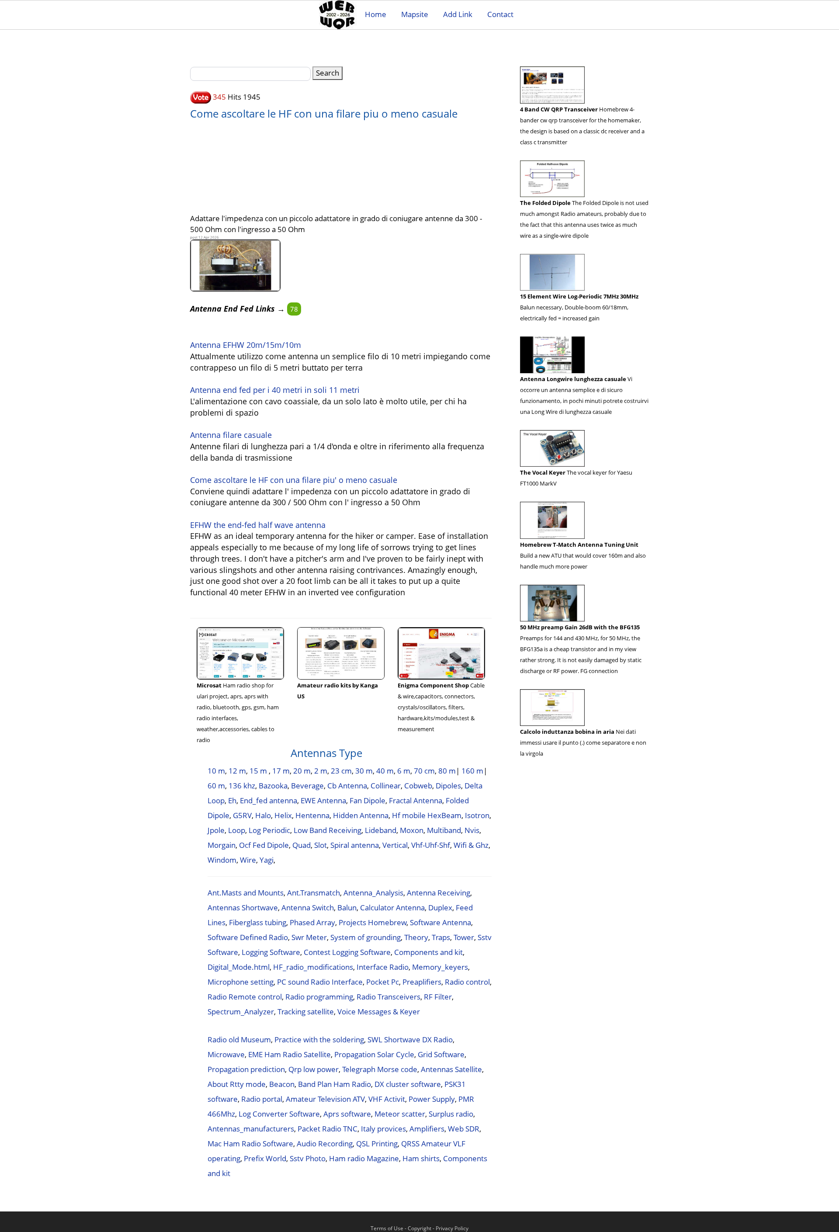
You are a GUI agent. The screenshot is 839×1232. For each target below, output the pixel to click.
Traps (441, 937)
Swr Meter (309, 937)
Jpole (216, 830)
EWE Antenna (323, 800)
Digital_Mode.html (239, 967)
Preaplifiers (421, 982)
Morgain (222, 845)
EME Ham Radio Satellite (289, 1054)
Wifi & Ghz (471, 845)
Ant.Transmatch (313, 893)
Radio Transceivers (388, 997)
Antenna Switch (307, 907)
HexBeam (444, 815)
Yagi (267, 860)
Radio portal (261, 1099)
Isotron (477, 815)
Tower (464, 937)
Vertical (395, 845)
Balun (347, 907)
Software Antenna (440, 922)
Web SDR (463, 1129)
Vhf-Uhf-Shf (430, 845)
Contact (500, 14)
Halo (263, 815)
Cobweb (418, 786)
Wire (248, 860)
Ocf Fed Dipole (264, 845)
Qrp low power (313, 1069)
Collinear (386, 786)
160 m (472, 771)
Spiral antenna (354, 845)
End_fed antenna (268, 800)
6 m (403, 771)
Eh (232, 800)
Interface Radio (383, 967)
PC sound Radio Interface (320, 982)
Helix (283, 815)
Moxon (411, 830)
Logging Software (271, 952)
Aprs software (347, 1114)
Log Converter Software (279, 1114)
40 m (385, 771)
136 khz (242, 786)
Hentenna (312, 815)
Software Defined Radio (248, 937)
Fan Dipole (367, 800)
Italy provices (383, 1129)
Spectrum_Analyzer (241, 1011)
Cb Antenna (347, 786)
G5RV (242, 815)
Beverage (307, 786)
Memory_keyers (440, 967)
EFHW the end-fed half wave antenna (258, 525)
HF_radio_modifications (313, 967)
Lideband (380, 830)
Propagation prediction (246, 1069)
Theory (416, 937)
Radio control (467, 982)
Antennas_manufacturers (251, 1129)
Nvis (472, 830)
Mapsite (414, 14)
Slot (320, 845)
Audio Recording (325, 1143)
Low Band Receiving (327, 830)
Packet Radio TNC (327, 1129)
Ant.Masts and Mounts (246, 893)
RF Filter (438, 997)
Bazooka (273, 786)
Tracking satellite (305, 1011)
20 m (302, 771)
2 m (320, 771)
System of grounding (365, 937)
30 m (364, 771)
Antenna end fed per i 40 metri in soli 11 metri (275, 390)
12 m (237, 771)
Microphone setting (241, 982)
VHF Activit (386, 1099)
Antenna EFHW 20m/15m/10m (245, 345)
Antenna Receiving (438, 893)
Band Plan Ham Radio (334, 1084)
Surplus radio (451, 1114)
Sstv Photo (308, 1158)
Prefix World (265, 1158)
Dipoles (448, 786)
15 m (259, 771)
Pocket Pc (382, 982)
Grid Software (441, 1054)
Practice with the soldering (319, 1039)
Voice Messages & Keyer (378, 1011)
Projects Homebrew (372, 922)
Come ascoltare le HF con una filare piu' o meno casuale (293, 480)
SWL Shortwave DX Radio (410, 1039)
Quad (301, 845)
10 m (216, 771)
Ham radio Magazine (364, 1158)
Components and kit (428, 952)
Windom (222, 860)
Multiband (444, 830)
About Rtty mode (237, 1084)
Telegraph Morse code (379, 1069)
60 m (216, 786)
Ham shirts (421, 1158)
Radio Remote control (245, 997)
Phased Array (312, 922)
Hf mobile (409, 815)
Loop (236, 830)
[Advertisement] (341, 162)
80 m (447, 771)
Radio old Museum (239, 1039)
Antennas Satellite (451, 1069)
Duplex (440, 907)
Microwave (226, 1054)
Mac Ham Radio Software (250, 1143)
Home (375, 14)
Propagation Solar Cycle (374, 1054)
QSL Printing (377, 1143)
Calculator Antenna (392, 907)
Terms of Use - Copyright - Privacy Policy (419, 1228)
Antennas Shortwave (243, 907)
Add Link (457, 14)
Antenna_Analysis (373, 893)
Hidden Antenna (360, 815)
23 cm (341, 771)
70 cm (424, 771)
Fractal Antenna (415, 800)
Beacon (282, 1084)
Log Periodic (269, 830)
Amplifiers (426, 1129)
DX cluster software (407, 1084)
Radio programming (319, 997)
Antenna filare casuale (231, 435)
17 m (281, 771)
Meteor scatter (399, 1114)
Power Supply (432, 1099)
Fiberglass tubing (257, 922)
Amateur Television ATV (325, 1099)
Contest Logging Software (347, 952)
